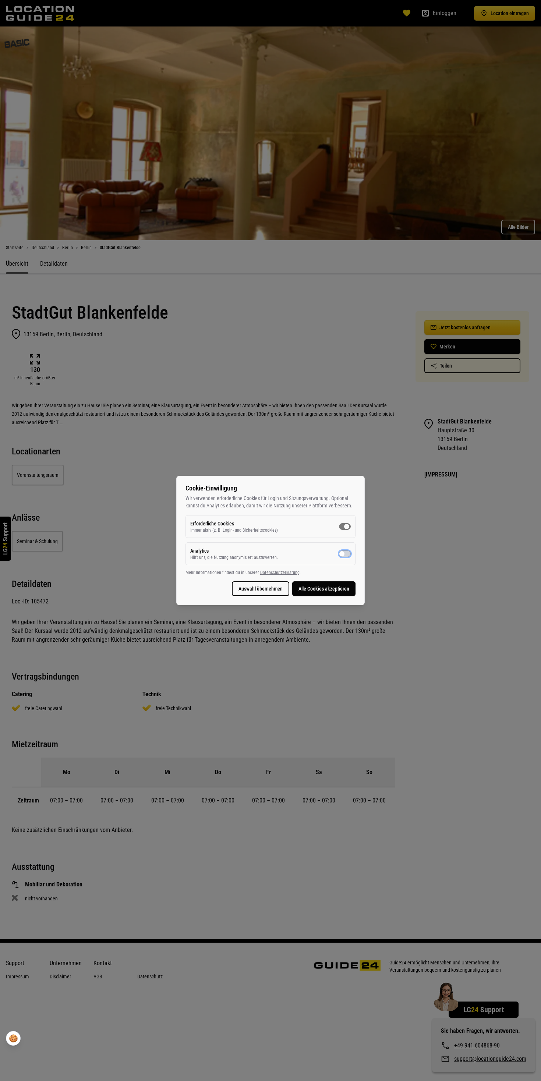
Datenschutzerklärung (280, 572)
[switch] (345, 526)
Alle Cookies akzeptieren (323, 589)
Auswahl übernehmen (260, 589)
